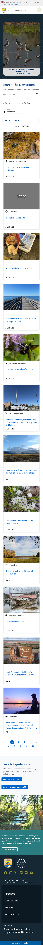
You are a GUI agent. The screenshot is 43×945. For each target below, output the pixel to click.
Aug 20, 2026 (10, 530)
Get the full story (21, 74)
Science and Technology (17, 363)
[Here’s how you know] (21, 3)
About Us (10, 893)
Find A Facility (10, 849)
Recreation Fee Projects (15, 218)
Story (21, 196)
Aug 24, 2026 (10, 429)
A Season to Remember (15, 621)
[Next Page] (38, 746)
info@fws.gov (28, 883)
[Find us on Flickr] (27, 872)
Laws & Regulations (11, 779)
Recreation (12, 212)
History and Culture (15, 414)
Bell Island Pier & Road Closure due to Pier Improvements (21, 320)
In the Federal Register (13, 787)
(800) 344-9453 (11, 883)
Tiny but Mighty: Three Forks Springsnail (17, 168)
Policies (9, 907)
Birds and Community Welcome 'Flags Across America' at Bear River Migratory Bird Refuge (21, 422)
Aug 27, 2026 (10, 176)
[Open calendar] (3, 103)
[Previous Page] (7, 742)
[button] (20, 120)
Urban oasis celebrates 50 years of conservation (19, 572)
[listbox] (15, 112)
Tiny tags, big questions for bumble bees (20, 370)
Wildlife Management (16, 615)
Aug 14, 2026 (10, 681)
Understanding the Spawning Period (20, 268)
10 (33, 746)
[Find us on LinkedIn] (22, 872)
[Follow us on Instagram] (11, 872)
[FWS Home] (4, 10)
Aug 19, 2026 (10, 580)
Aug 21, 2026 (10, 479)
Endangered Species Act (17, 161)
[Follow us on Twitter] (16, 872)
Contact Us (11, 900)
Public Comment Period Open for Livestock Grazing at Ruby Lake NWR (20, 673)
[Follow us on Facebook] (6, 872)
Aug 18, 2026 (10, 631)
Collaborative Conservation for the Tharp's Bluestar (19, 522)
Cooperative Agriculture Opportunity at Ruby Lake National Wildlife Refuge (21, 471)
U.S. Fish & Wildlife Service (16, 10)
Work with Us (12, 914)
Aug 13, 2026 (10, 732)
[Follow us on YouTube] (32, 872)
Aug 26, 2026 (10, 277)
